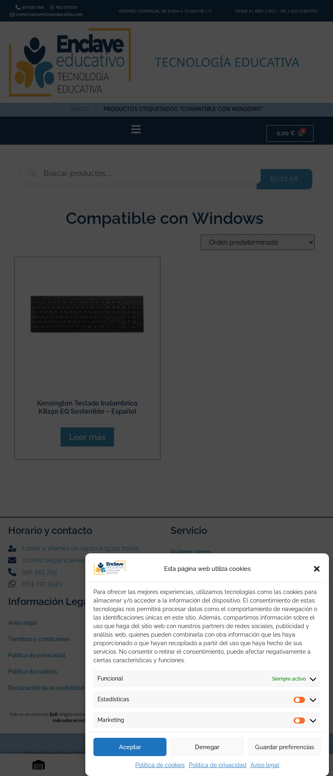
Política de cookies (160, 765)
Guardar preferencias (284, 747)
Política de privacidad (218, 765)
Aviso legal (265, 765)
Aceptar (130, 747)
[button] (317, 569)
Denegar (207, 747)
